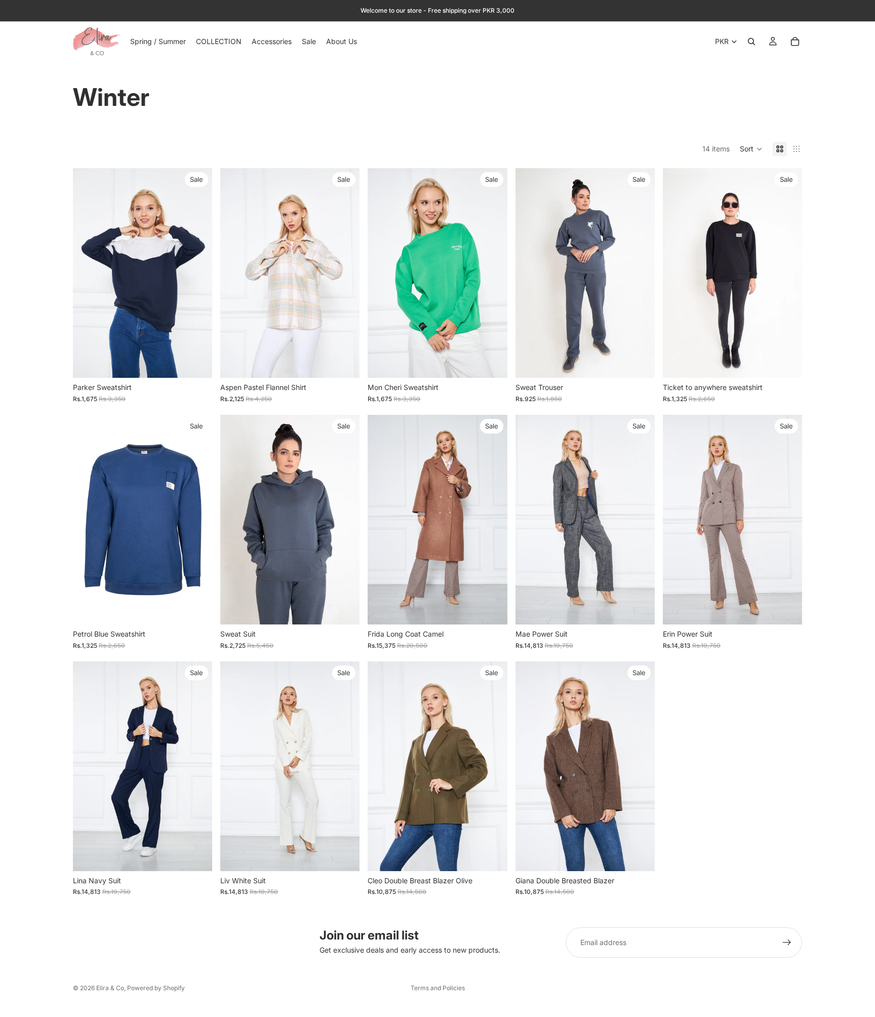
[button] (751, 149)
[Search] (751, 41)
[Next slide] (197, 273)
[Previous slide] (88, 273)
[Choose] (196, 363)
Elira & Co (110, 988)
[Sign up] (787, 942)
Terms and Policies (438, 988)
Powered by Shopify (156, 988)
